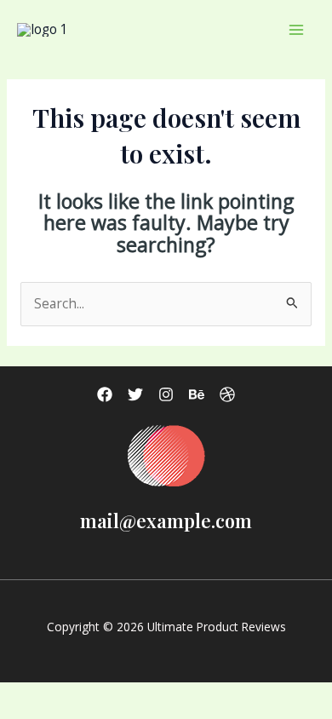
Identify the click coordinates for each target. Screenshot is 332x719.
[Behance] (196, 394)
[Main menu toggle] (296, 29)
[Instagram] (166, 394)
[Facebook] (104, 394)
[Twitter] (135, 394)
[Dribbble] (227, 394)
